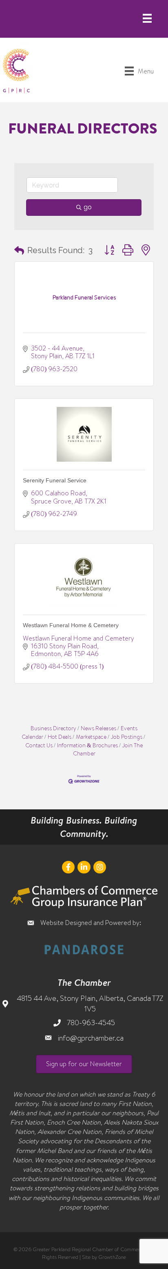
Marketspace (91, 736)
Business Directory (53, 728)
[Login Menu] (147, 18)
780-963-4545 (91, 1022)
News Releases (98, 728)
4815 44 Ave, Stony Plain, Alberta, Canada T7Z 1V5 (90, 1003)
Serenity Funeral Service (54, 480)
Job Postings (126, 736)
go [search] (88, 207)
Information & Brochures (87, 745)
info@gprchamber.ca (91, 1038)
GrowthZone (112, 1256)
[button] (19, 250)
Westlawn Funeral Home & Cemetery (71, 625)
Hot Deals (59, 736)
